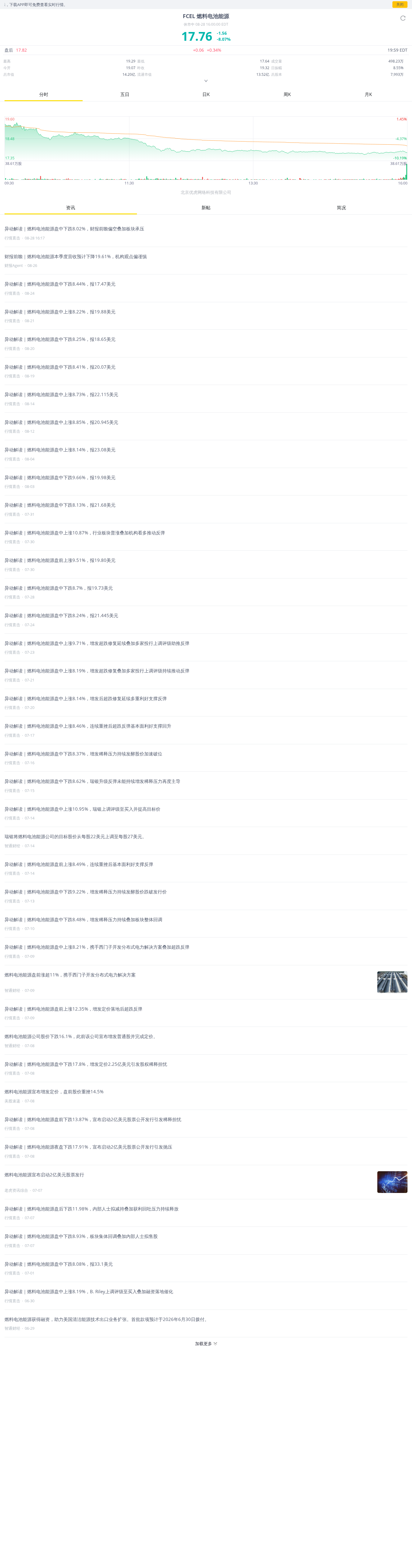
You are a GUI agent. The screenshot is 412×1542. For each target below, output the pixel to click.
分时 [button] (43, 94)
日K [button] (206, 94)
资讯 (70, 207)
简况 (341, 207)
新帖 (206, 207)
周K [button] (287, 94)
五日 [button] (124, 94)
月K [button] (368, 94)
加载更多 (203, 1343)
